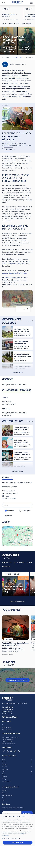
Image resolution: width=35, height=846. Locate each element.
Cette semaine (19, 562)
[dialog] (17, 830)
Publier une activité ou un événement (7, 740)
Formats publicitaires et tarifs (10, 737)
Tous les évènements (17, 601)
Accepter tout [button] (17, 842)
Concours (5, 725)
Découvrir (8, 149)
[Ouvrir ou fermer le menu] (31, 2)
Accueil (4, 24)
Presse (4, 793)
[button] (17, 838)
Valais (17, 24)
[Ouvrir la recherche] (3, 2)
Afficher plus (17, 372)
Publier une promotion (8, 743)
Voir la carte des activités (17, 680)
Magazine (4, 798)
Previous (18, 309)
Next (27, 309)
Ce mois (29, 562)
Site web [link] (5, 496)
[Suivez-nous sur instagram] (7, 751)
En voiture (10, 510)
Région (11, 24)
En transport (26, 510)
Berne (4, 774)
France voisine (6, 781)
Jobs (3, 800)
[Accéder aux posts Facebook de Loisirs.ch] (4, 751)
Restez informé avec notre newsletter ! (13, 807)
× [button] (33, 815)
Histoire (4, 790)
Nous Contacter (6, 727)
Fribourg (4, 766)
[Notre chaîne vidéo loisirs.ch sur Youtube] (11, 751)
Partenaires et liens (7, 795)
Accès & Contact (17, 57)
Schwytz (4, 779)
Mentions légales (7, 729)
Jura (3, 771)
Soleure (4, 776)
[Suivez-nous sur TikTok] (15, 751)
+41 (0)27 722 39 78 (9, 498)
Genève (4, 764)
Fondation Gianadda (12, 277)
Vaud (3, 759)
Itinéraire (8, 516)
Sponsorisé (5, 105)
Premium (23, 578)
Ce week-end (6, 562)
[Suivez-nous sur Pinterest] (18, 751)
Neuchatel (5, 769)
